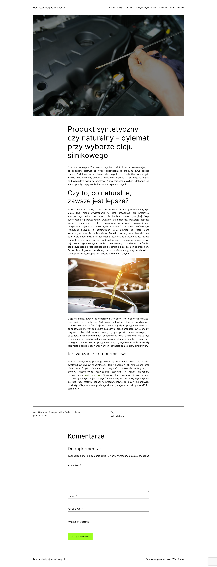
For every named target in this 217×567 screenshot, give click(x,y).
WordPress (178, 559)
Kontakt (129, 7)
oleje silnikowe (93, 375)
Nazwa (72, 496)
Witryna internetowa (79, 522)
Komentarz (74, 465)
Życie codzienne (72, 412)
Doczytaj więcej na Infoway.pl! (49, 7)
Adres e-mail (75, 509)
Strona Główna (177, 7)
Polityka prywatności (146, 7)
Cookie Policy (115, 7)
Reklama (163, 7)
